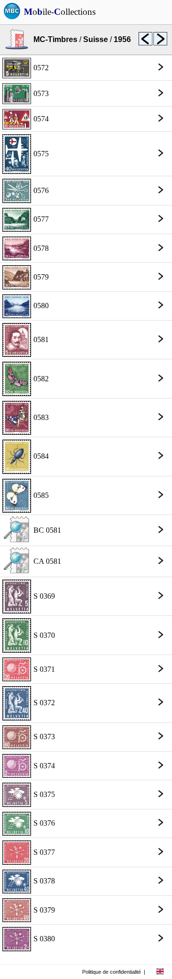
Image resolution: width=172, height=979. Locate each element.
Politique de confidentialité (111, 972)
